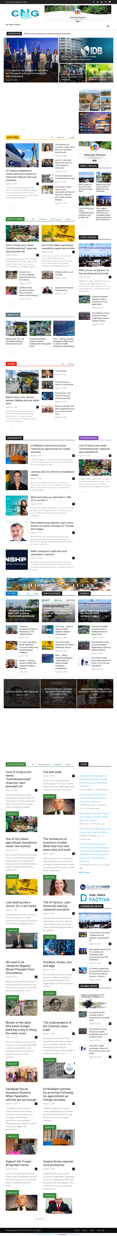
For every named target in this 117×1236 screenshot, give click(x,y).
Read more (12, 814)
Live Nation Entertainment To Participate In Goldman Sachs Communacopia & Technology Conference (93, 781)
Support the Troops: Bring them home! (19, 1163)
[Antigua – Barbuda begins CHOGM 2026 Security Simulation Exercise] (11, 663)
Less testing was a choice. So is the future (21, 904)
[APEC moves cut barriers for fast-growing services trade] (86, 177)
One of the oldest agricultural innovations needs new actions (64, 644)
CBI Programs (56, 219)
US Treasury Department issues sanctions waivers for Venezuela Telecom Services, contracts (21, 175)
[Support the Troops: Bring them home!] (21, 1203)
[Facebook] (93, 2)
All (52, 137)
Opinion (71, 364)
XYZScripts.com (73, 1234)
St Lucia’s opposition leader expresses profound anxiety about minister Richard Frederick (29, 647)
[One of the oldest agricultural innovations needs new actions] (58, 233)
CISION (83, 764)
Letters (36, 594)
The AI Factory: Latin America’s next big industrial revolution (63, 395)
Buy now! (100, 1230)
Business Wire (44, 764)
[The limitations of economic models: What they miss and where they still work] (47, 147)
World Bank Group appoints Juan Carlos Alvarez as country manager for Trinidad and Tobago (52, 525)
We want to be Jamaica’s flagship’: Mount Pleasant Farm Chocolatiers (20, 967)
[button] (108, 26)
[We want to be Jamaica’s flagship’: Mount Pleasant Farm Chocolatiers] (11, 275)
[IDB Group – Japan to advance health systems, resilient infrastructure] (86, 50)
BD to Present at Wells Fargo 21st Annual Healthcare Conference (94, 830)
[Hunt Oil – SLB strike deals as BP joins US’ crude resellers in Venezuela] (47, 163)
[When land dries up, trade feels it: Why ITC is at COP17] (17, 506)
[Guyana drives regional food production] (47, 290)
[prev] (104, 33)
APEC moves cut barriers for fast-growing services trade (47, 34)
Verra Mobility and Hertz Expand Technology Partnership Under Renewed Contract (94, 816)
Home (76, 1230)
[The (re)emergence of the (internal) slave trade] (47, 179)
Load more (39, 1218)
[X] (105, 2)
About (84, 1230)
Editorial (60, 137)
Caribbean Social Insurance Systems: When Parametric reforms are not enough (21, 1094)
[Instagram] (97, 2)
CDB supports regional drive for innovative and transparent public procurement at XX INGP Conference (103, 214)
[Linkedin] (101, 2)
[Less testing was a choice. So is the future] (47, 385)
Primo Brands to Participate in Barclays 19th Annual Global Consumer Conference (93, 798)
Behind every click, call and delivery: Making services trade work (15, 341)
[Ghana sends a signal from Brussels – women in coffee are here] (95, 693)
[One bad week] (47, 374)
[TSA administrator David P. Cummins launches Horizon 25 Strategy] (72, 73)
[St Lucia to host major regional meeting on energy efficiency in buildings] (99, 73)
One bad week (60, 371)
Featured (58, 764)
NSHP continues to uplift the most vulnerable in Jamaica (49, 553)
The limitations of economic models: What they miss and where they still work (56, 844)
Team (92, 1230)
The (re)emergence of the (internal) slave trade (57, 1026)
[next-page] (12, 208)
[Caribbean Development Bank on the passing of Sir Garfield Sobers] (11, 629)
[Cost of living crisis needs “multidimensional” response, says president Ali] (22, 233)
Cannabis (42, 219)
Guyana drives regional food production (58, 1163)
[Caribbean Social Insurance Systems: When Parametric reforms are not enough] (11, 290)
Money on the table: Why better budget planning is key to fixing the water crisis (21, 1028)
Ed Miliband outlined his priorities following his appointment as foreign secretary (50, 448)
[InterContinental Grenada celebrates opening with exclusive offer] (58, 693)
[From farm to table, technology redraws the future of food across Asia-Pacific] (84, 661)
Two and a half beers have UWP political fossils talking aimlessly (21, 613)
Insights (71, 137)
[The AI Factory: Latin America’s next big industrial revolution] (47, 396)
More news (84, 872)
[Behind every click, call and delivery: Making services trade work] (16, 328)
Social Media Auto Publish (47, 1234)
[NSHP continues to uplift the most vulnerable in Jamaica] (17, 560)
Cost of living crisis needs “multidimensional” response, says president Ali (21, 248)
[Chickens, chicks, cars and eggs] (47, 275)
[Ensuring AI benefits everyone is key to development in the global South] (40, 328)
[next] (108, 33)
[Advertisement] (40, 114)
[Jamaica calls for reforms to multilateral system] (17, 480)
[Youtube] (109, 2)
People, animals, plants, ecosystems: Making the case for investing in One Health (58, 611)
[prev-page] (7, 208)
